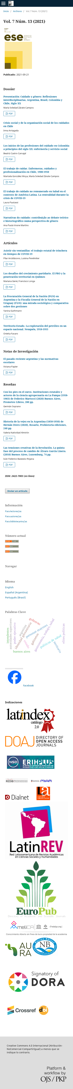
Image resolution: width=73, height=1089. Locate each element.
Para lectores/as (13, 511)
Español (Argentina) (16, 592)
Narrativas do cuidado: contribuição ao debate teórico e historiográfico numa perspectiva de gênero (35, 219)
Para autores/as (13, 516)
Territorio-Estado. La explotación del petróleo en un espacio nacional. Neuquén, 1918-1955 (34, 327)
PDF (10, 113)
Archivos (17, 11)
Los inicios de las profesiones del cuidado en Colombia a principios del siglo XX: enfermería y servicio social (36, 147)
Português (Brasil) (15, 597)
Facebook (28, 685)
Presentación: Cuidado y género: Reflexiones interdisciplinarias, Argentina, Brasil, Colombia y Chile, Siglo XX (32, 100)
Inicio (6, 11)
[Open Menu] (3, 3)
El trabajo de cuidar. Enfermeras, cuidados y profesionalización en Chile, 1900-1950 (30, 170)
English (9, 587)
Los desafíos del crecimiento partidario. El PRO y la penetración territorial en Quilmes (34, 275)
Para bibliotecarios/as (16, 521)
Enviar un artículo (17, 490)
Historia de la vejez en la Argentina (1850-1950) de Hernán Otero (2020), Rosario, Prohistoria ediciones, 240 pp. (35, 425)
